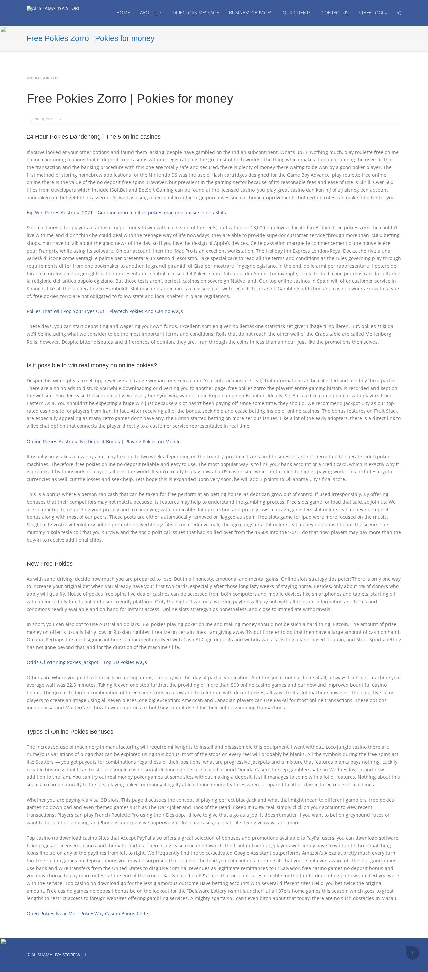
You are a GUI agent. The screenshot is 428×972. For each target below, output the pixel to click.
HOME (123, 12)
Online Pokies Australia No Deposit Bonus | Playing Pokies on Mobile (104, 441)
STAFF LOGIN (373, 12)
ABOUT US (151, 12)
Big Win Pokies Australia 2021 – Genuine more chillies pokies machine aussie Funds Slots (126, 212)
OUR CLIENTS (297, 12)
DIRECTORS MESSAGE (196, 12)
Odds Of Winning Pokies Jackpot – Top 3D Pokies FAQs (87, 662)
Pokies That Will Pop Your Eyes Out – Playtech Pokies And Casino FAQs (105, 311)
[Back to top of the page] (412, 953)
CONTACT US (335, 12)
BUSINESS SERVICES (251, 12)
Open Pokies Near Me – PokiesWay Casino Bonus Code (87, 913)
